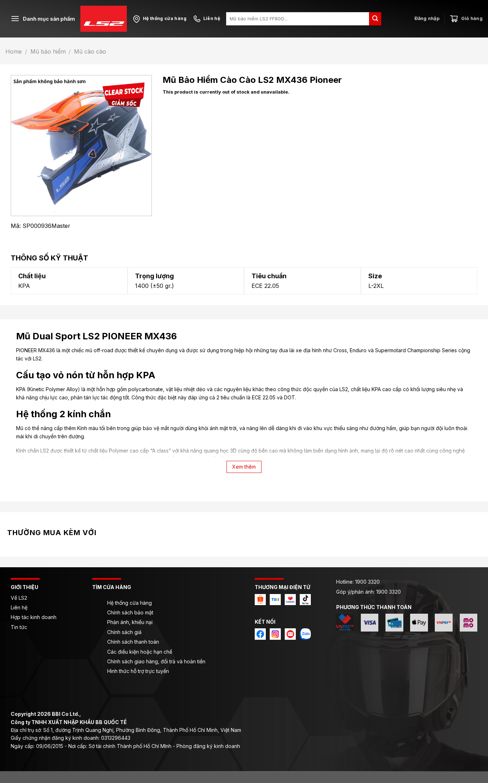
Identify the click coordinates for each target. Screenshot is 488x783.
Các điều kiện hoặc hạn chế (139, 652)
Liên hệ (20, 607)
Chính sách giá (124, 632)
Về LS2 (19, 598)
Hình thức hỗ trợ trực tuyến (138, 671)
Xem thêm (244, 467)
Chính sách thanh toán (133, 642)
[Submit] (375, 18)
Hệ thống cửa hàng (129, 603)
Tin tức (19, 627)
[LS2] (103, 19)
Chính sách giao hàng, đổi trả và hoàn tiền (156, 661)
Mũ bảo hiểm (48, 51)
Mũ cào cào (90, 51)
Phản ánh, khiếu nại (130, 622)
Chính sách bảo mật (130, 612)
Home (13, 51)
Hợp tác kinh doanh (33, 617)
